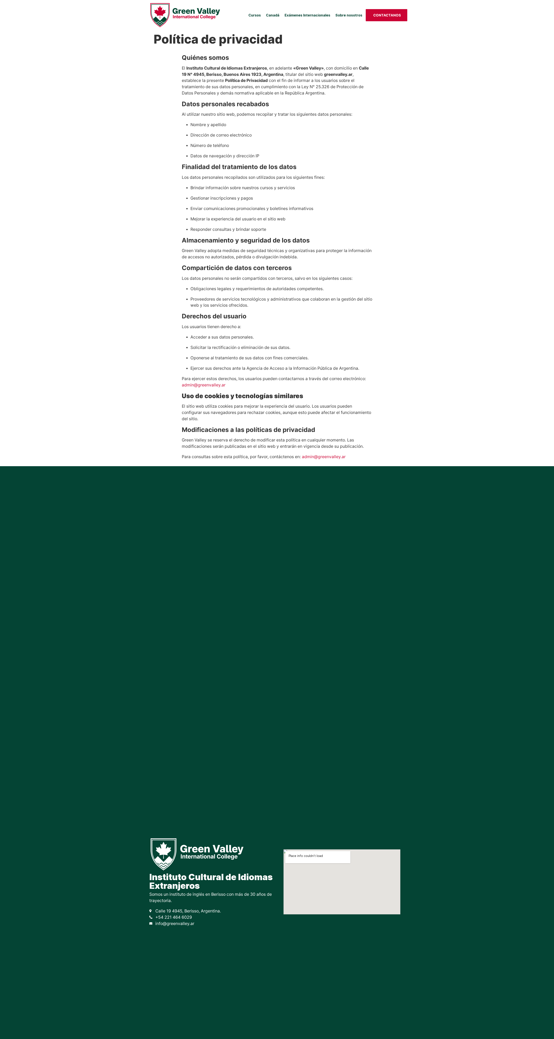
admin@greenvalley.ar (203, 385)
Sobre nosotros (348, 15)
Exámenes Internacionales (307, 15)
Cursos (254, 15)
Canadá (272, 15)
